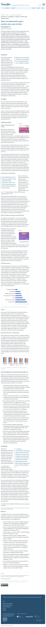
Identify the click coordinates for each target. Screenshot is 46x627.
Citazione (2, 573)
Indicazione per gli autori (7, 605)
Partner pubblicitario (7, 606)
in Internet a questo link (24, 504)
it (43, 8)
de (34, 8)
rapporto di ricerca (6, 382)
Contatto (4, 610)
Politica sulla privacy (5, 625)
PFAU (22, 86)
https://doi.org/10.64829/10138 (5, 578)
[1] (24, 85)
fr (38, 8)
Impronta (11, 625)
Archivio (4, 608)
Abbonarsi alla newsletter (8, 603)
